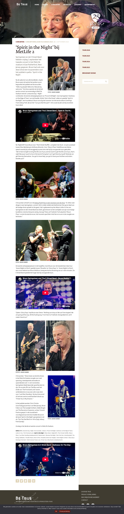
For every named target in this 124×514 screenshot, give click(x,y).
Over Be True (86, 492)
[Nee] (122, 509)
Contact (84, 500)
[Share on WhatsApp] (25, 481)
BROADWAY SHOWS (89, 73)
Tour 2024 (86, 61)
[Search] (106, 81)
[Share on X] (21, 481)
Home (37, 5)
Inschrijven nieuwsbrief (90, 497)
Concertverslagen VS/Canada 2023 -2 (40, 42)
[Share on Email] (30, 481)
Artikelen (67, 5)
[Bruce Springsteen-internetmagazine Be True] (23, 4)
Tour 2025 (86, 56)
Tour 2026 (86, 50)
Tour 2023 (86, 67)
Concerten (55, 5)
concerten (20, 42)
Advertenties (90, 5)
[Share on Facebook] (17, 481)
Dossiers (77, 5)
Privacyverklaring (88, 494)
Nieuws (45, 5)
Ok (56, 511)
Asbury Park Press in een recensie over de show (49, 203)
